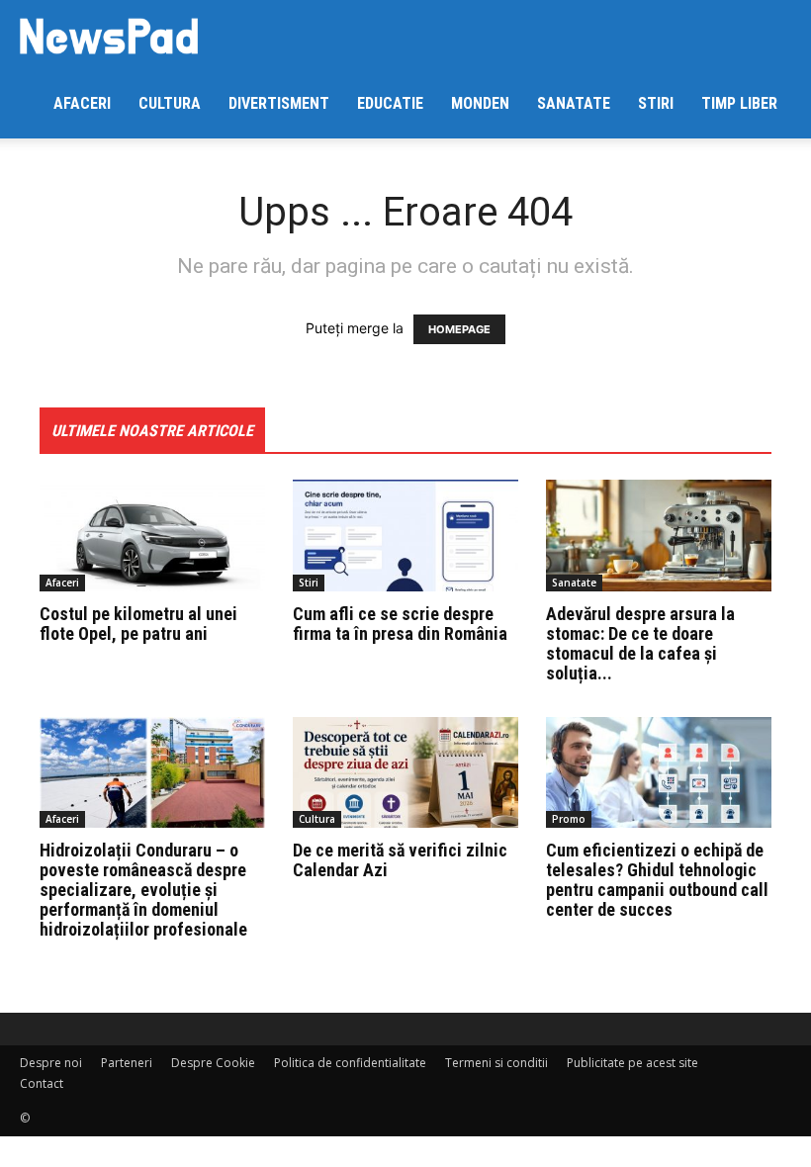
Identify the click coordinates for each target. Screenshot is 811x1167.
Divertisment (278, 103)
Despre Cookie (213, 1062)
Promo (569, 819)
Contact (41, 1083)
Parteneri (126, 1062)
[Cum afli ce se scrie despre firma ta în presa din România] (405, 535)
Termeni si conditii (496, 1062)
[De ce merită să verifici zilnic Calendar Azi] (405, 773)
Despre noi (51, 1062)
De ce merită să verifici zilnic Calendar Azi (400, 860)
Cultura (169, 103)
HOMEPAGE (459, 329)
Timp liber (739, 103)
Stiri (656, 103)
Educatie (390, 103)
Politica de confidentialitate (350, 1062)
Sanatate (573, 103)
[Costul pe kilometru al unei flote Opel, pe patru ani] (152, 535)
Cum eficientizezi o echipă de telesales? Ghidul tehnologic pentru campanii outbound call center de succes (657, 880)
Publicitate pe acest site (632, 1062)
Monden (480, 103)
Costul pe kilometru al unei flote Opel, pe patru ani (138, 623)
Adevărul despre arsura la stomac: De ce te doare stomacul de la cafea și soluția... (640, 643)
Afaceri (82, 103)
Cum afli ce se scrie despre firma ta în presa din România (400, 623)
